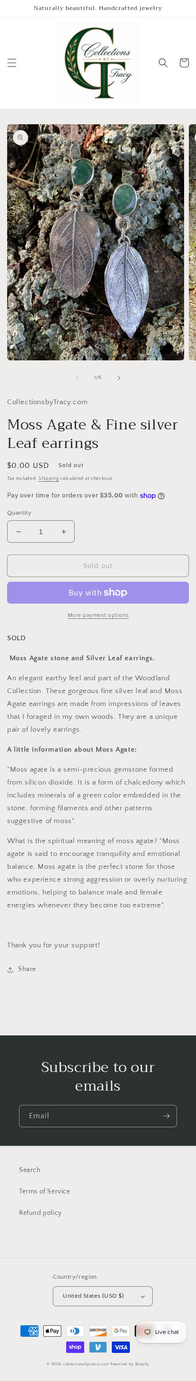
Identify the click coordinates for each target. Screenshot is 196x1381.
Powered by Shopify (129, 1364)
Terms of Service (44, 1191)
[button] (11, 62)
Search (30, 1170)
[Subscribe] (166, 1116)
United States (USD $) (93, 1295)
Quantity (19, 512)
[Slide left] (77, 378)
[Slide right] (118, 378)
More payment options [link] (98, 615)
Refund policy (40, 1213)
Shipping (49, 478)
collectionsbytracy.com (86, 1364)
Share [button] (27, 969)
